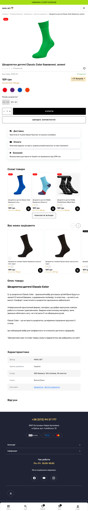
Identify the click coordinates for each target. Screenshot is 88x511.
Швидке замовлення (44, 120)
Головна (5, 14)
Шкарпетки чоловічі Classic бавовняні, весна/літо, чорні (24, 263)
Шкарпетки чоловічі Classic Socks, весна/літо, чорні (61, 263)
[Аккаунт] (77, 506)
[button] (6, 102)
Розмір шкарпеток (10, 97)
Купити (49, 111)
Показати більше (44, 215)
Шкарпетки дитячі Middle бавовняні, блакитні (42, 201)
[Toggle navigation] (83, 8)
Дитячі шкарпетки (40, 14)
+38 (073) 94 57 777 (44, 419)
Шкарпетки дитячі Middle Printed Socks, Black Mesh (66, 201)
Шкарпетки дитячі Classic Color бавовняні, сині (19, 201)
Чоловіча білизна (16, 14)
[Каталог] (8, 506)
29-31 (14, 102)
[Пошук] (25, 506)
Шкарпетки (28, 14)
